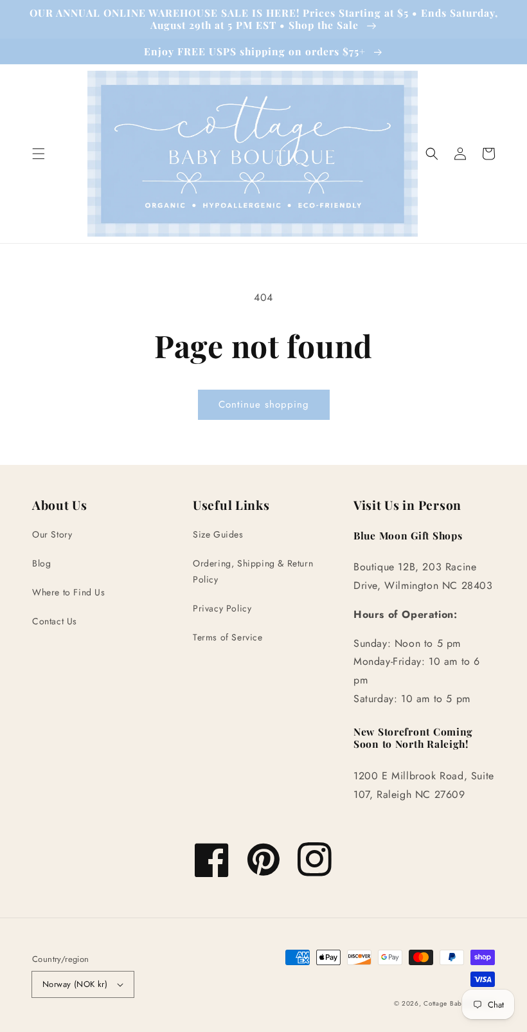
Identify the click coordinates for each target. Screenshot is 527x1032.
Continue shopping (264, 404)
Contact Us (54, 621)
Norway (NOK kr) (74, 984)
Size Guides (218, 534)
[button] (38, 154)
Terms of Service (228, 637)
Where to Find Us (68, 592)
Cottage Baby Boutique (459, 1003)
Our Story (52, 534)
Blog (41, 563)
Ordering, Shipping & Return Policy (253, 571)
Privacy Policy (222, 608)
